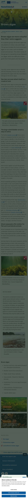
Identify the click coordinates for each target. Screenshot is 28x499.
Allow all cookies (13, 496)
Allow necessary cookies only (13, 492)
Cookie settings (14, 489)
